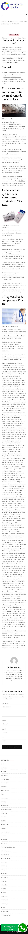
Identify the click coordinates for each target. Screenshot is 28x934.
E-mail (4, 729)
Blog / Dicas (5, 779)
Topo (3, 907)
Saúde (4, 892)
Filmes (4, 820)
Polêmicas (5, 877)
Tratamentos (5, 911)
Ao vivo (4, 768)
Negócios (5, 870)
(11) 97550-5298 (16, 338)
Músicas (4, 862)
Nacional (4, 866)
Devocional (5, 805)
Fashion (4, 817)
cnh (3, 794)
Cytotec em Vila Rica (8, 122)
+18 (3, 764)
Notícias (4, 873)
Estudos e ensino (7, 809)
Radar (4, 888)
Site (3, 737)
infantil (4, 828)
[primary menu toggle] (2, 16)
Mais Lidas (5, 843)
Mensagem (5, 854)
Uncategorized (6, 915)
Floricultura (5, 824)
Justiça (4, 836)
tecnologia (5, 904)
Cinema (4, 786)
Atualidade (5, 775)
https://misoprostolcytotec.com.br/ (12, 185)
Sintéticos (5, 896)
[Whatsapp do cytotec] (14, 933)
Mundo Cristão (6, 858)
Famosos (4, 813)
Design (4, 802)
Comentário (5, 703)
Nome (4, 720)
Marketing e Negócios (8, 847)
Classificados (5, 790)
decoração (5, 798)
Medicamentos (14, 34)
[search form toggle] (26, 14)
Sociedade (5, 900)
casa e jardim (5, 783)
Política (4, 881)
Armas (4, 771)
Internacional (5, 832)
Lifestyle (4, 839)
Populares (5, 885)
